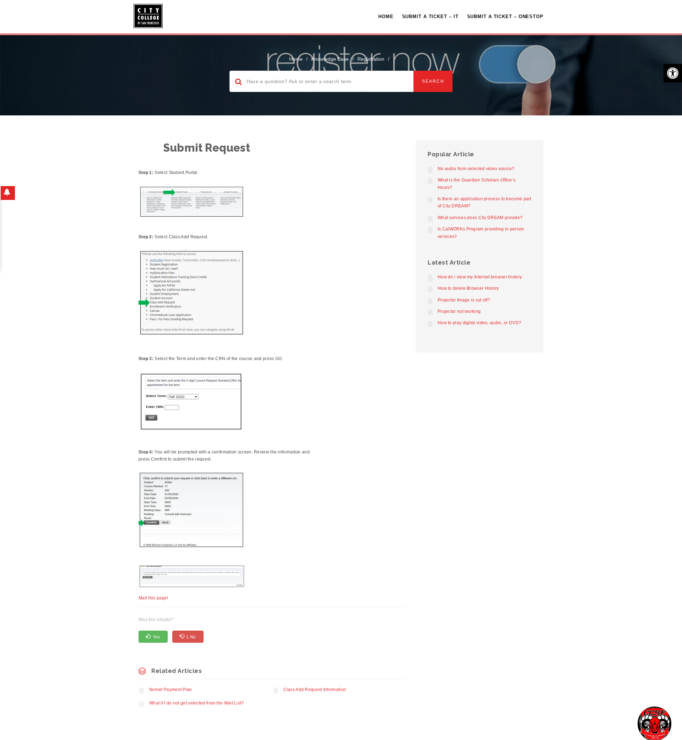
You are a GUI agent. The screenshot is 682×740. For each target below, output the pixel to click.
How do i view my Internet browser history (480, 276)
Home (386, 16)
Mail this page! (153, 597)
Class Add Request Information (314, 689)
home (296, 59)
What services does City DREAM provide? (480, 217)
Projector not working (459, 311)
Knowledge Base (330, 59)
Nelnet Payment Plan (170, 689)
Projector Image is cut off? (464, 300)
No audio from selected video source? (476, 168)
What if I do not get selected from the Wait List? (196, 703)
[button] (673, 73)
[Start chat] (654, 723)
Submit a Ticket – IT (430, 16)
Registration (370, 59)
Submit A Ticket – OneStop (505, 16)
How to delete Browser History (468, 288)
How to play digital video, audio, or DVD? (479, 322)
